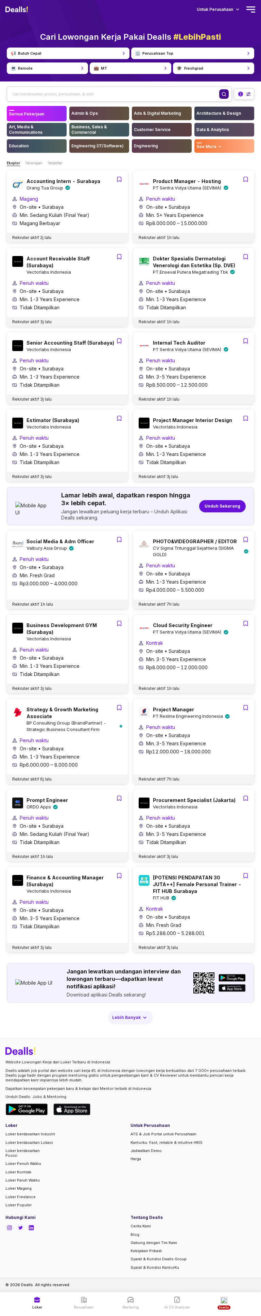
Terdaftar (55, 163)
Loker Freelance (20, 1196)
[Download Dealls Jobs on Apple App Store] (72, 1109)
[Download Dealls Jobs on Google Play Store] (26, 1109)
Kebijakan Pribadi (146, 1250)
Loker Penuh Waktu (23, 1163)
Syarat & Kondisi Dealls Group (158, 1259)
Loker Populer (18, 1205)
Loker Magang (18, 1188)
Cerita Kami (140, 1226)
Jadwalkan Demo (146, 1150)
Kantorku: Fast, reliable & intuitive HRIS (166, 1142)
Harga (135, 1158)
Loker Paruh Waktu (22, 1180)
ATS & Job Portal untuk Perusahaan (163, 1134)
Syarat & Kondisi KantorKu (154, 1267)
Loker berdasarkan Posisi (22, 1153)
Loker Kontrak (18, 1172)
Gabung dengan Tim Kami (153, 1242)
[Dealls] (17, 9)
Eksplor (13, 163)
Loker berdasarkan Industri (30, 1134)
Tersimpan (33, 163)
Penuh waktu (160, 199)
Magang (29, 199)
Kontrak (154, 643)
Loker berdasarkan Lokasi (29, 1142)
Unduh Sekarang (222, 506)
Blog (134, 1234)
